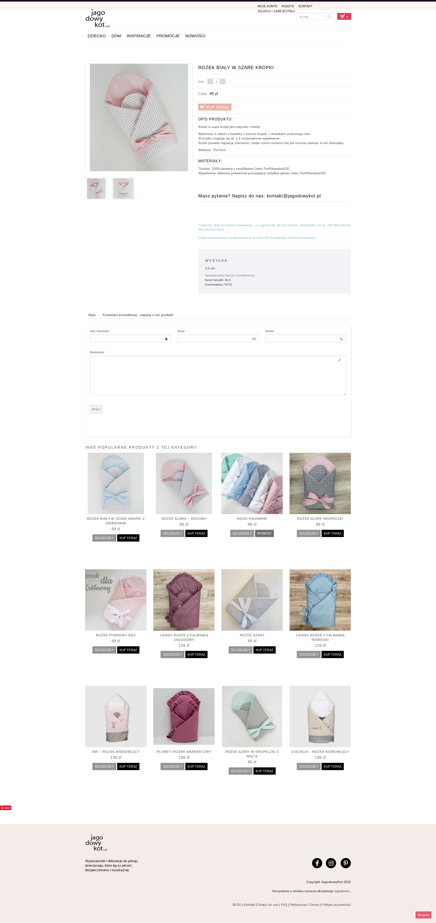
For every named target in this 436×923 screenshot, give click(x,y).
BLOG (237, 904)
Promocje (168, 36)
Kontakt (305, 6)
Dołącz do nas (268, 904)
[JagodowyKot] (108, 18)
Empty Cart (344, 16)
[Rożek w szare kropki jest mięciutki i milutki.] (139, 117)
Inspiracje (139, 36)
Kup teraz (217, 107)
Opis (92, 315)
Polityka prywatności (336, 904)
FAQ (284, 904)
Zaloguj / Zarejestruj (276, 11)
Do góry (423, 915)
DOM (116, 36)
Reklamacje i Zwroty (304, 904)
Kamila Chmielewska (240, 275)
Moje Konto (267, 6)
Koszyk (288, 6)
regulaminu (342, 891)
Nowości (195, 36)
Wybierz (264, 533)
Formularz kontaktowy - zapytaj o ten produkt (138, 315)
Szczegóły (104, 538)
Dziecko (97, 36)
